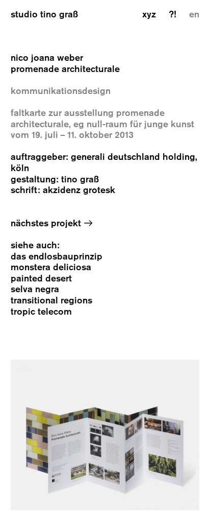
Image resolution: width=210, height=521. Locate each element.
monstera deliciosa (51, 267)
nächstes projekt (52, 223)
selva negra (35, 289)
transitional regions (51, 300)
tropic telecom (41, 311)
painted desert (41, 278)
